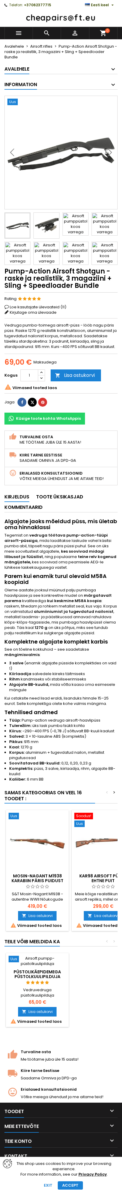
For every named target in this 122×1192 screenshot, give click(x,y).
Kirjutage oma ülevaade (33, 312)
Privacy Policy (92, 1174)
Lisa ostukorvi (75, 375)
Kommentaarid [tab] (23, 507)
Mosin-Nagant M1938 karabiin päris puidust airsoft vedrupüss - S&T (37, 880)
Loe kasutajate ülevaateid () (38, 307)
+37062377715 (37, 4)
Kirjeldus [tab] (16, 496)
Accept (70, 1185)
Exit (48, 1185)
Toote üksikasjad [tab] (59, 496)
